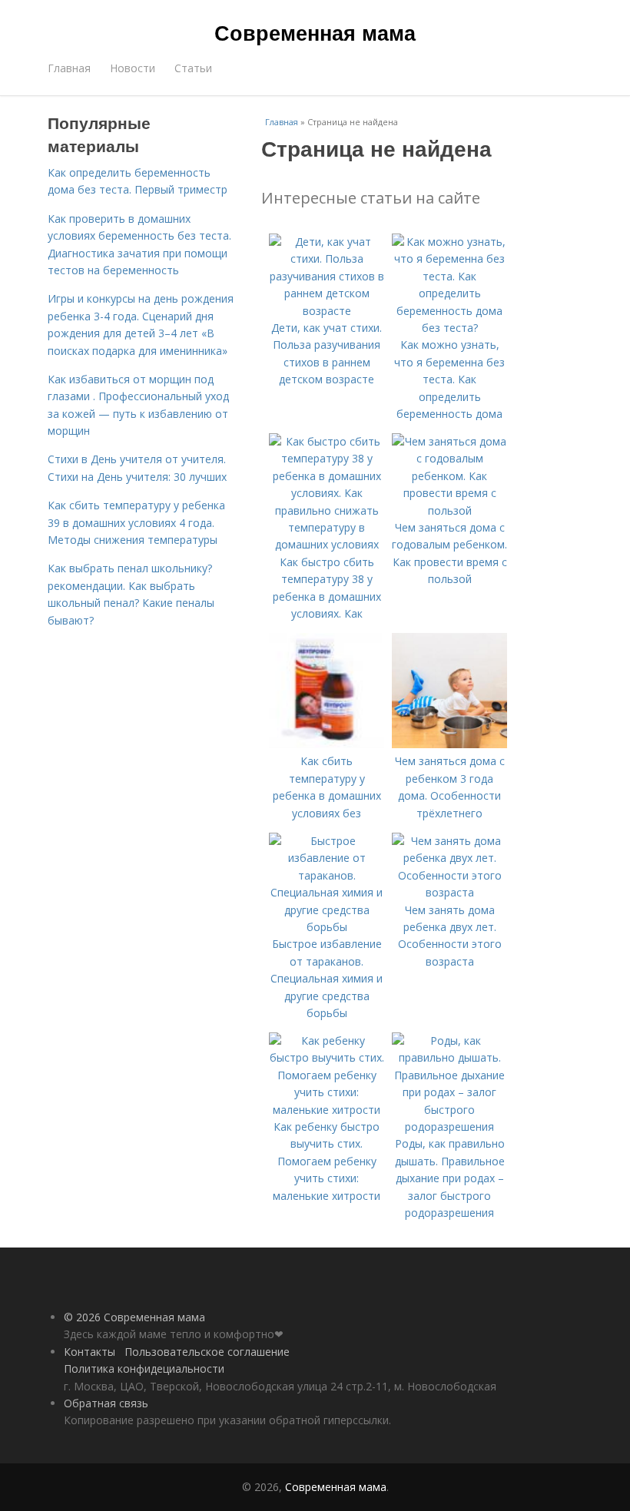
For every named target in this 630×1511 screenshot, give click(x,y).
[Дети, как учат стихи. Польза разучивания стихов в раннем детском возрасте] (326, 310)
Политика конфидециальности (144, 1368)
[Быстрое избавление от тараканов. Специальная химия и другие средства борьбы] (326, 927)
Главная (69, 68)
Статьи (193, 68)
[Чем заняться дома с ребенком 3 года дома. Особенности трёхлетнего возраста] (449, 744)
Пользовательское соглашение (207, 1351)
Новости (132, 68)
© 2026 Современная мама (134, 1317)
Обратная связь (106, 1403)
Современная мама (315, 32)
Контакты (89, 1351)
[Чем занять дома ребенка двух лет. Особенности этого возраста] (449, 892)
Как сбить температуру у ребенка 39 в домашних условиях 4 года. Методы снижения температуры (136, 522)
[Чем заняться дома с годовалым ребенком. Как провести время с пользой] (449, 510)
